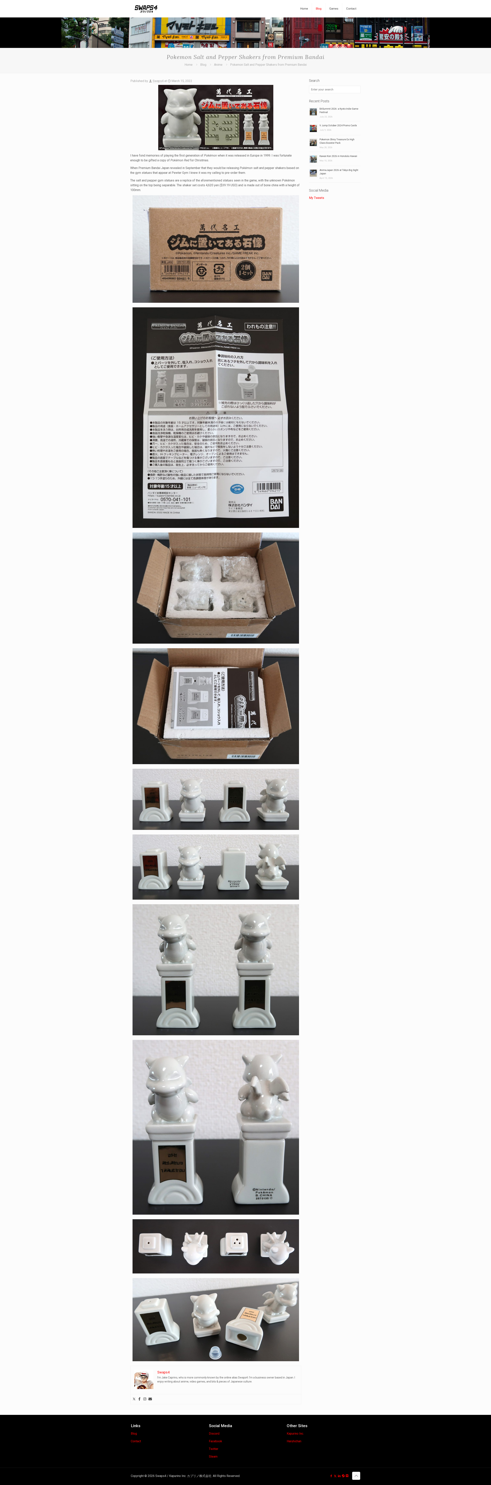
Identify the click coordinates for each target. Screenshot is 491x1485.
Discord (214, 1433)
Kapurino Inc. (295, 1433)
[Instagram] (145, 1399)
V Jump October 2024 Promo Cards (338, 125)
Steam (213, 1456)
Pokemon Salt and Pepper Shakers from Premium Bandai (268, 64)
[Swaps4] (146, 8)
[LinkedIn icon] (339, 1476)
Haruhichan (294, 1441)
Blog (203, 64)
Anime (218, 64)
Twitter (213, 1449)
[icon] (343, 1476)
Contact (136, 1441)
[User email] (150, 1399)
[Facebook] (139, 1399)
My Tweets (316, 198)
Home (189, 64)
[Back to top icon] (356, 1476)
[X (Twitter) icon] (335, 1476)
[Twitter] (134, 1399)
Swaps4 (158, 81)
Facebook (215, 1441)
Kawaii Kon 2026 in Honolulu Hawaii (338, 156)
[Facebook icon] (331, 1476)
